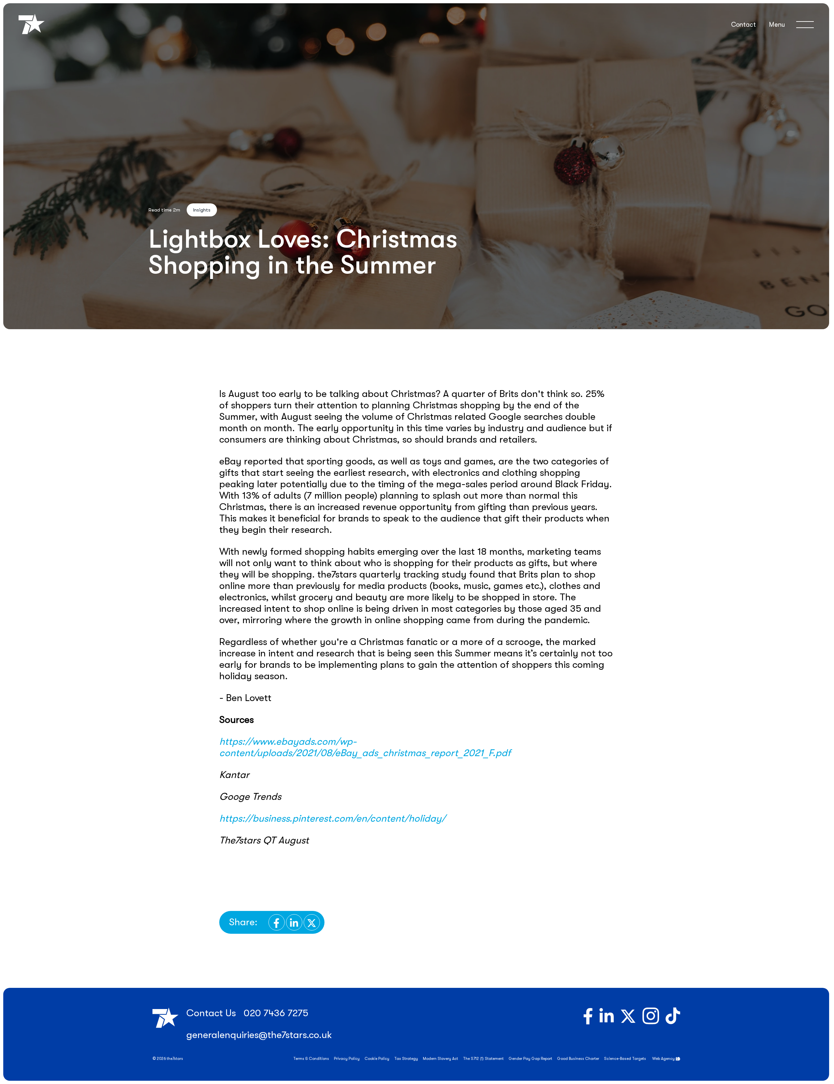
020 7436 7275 (276, 1012)
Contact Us (211, 1012)
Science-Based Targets (625, 1058)
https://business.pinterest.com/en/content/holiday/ (332, 818)
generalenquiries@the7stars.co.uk (259, 1034)
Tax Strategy (406, 1058)
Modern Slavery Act (440, 1058)
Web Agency (663, 1058)
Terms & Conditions (311, 1058)
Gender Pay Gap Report (530, 1058)
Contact (743, 24)
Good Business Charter (578, 1058)
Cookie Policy (377, 1058)
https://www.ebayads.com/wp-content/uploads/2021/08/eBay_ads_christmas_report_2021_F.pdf (365, 747)
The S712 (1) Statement (483, 1058)
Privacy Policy (347, 1058)
